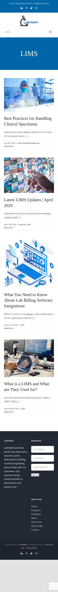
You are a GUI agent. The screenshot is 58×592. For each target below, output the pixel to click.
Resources (36, 521)
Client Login (37, 525)
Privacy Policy (31, 548)
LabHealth (23, 544)
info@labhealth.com (41, 3)
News (34, 518)
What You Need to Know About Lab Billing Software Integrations (28, 300)
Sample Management (31, 143)
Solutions (36, 510)
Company (36, 514)
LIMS (20, 143)
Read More (8, 146)
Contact (35, 529)
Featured (22, 224)
